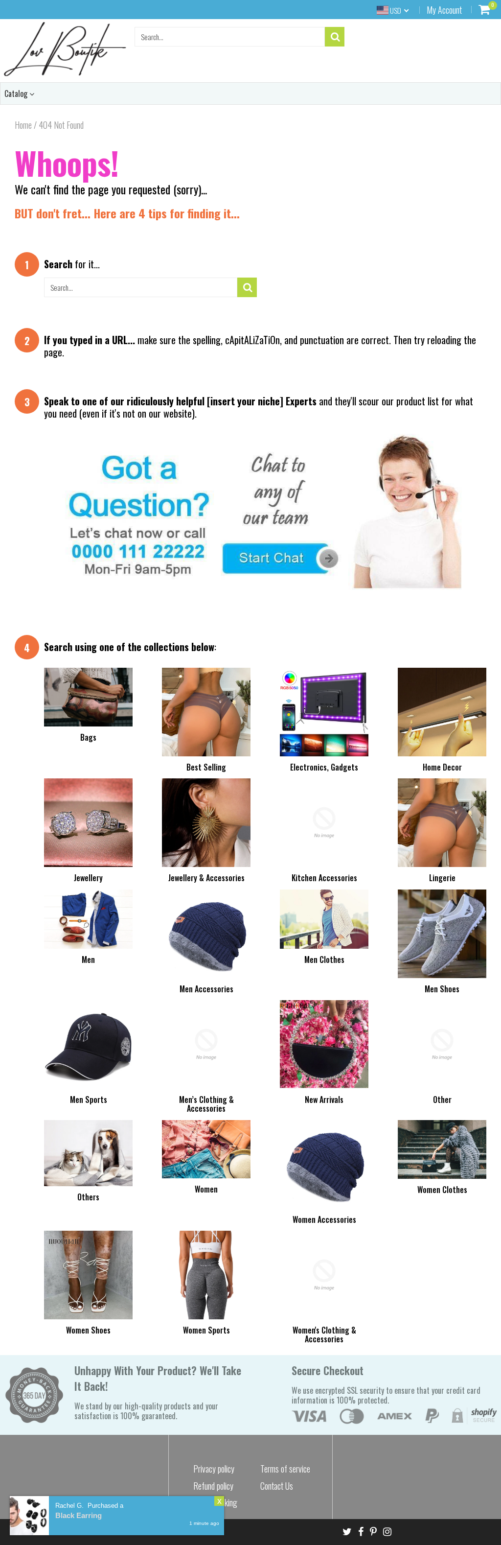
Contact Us (276, 1485)
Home (23, 125)
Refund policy (213, 1485)
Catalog (16, 93)
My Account (444, 9)
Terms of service (285, 1468)
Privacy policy (213, 1468)
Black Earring (78, 1515)
